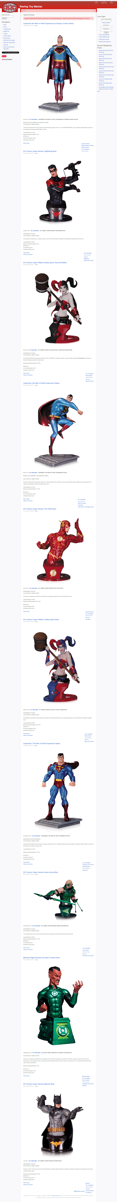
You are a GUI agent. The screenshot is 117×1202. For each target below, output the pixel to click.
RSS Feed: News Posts (9, 42)
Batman (88, 1183)
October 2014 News (89, 260)
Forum (96, 2)
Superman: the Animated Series (86, 507)
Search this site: (6, 14)
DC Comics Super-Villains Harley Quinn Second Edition (45, 263)
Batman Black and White (88, 145)
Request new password (105, 41)
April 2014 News (89, 612)
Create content (7, 35)
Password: (106, 28)
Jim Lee (86, 257)
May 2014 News (90, 381)
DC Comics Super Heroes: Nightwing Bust (39, 151)
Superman (80, 505)
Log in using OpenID (104, 34)
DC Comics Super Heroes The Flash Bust (39, 509)
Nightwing (86, 258)
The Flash (87, 619)
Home (24, 10)
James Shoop (85, 151)
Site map (5, 44)
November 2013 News (88, 955)
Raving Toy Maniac (56, 1195)
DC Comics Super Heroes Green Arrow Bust (40, 872)
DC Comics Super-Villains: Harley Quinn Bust (41, 619)
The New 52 (89, 1192)
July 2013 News (90, 1190)
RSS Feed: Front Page (9, 40)
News (111, 2)
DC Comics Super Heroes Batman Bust (38, 1084)
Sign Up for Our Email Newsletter (8, 47)
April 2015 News (86, 143)
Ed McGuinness (86, 866)
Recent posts (6, 38)
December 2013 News (88, 864)
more (98, 91)
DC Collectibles (85, 149)
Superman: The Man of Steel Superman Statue (41, 743)
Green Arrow (86, 950)
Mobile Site (104, 2)
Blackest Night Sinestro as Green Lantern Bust (41, 958)
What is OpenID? (106, 22)
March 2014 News (89, 741)
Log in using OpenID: (106, 19)
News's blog (26, 143)
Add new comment (28, 254)
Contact (5, 33)
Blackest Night (85, 1076)
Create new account (104, 39)
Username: (106, 25)
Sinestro (84, 1085)
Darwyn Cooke (85, 147)
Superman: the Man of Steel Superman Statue (41, 383)
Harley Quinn (89, 375)
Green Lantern (85, 1080)
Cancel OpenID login (104, 37)
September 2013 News (88, 1083)
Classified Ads (7, 29)
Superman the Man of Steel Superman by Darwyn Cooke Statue (48, 23)
